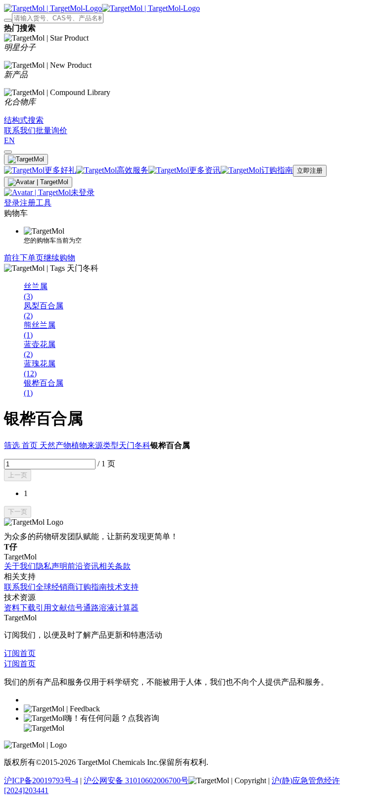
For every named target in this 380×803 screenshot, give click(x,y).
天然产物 (55, 445)
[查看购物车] (8, 152)
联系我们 (20, 587)
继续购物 (59, 257)
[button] (17, 475)
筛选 (13, 445)
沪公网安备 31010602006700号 (136, 780)
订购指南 (91, 587)
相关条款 (115, 566)
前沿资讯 (83, 566)
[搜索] (8, 20)
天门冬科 (134, 445)
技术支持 (123, 587)
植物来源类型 (95, 445)
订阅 (12, 653)
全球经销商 (55, 587)
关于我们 (20, 566)
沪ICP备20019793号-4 (41, 780)
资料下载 (20, 607)
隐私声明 (51, 566)
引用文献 (51, 607)
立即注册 (310, 170)
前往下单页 (24, 257)
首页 (31, 445)
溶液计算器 (119, 607)
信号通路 (83, 607)
